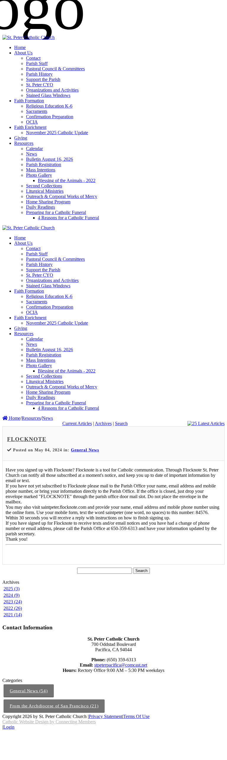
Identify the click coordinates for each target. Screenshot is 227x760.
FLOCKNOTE (26, 439)
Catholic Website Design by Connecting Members (49, 721)
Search (121, 423)
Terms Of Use (136, 716)
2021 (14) (13, 614)
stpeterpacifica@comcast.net (120, 664)
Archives (103, 423)
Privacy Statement (105, 716)
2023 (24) (13, 601)
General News (85, 450)
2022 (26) (13, 608)
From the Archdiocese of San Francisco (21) (54, 706)
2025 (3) (12, 588)
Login (8, 727)
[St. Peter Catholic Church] (28, 37)
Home (14, 418)
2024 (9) (12, 595)
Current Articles (77, 423)
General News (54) (29, 690)
